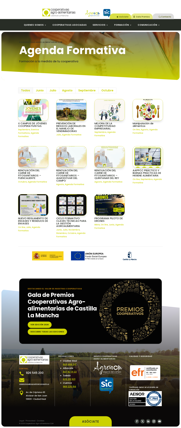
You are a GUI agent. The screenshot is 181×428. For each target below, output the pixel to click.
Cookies (40, 420)
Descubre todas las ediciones (47, 332)
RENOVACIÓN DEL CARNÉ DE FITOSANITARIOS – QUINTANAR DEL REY (106, 174)
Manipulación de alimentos (143, 125)
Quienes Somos (34, 25)
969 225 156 (69, 386)
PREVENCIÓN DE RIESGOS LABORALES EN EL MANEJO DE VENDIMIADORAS (70, 127)
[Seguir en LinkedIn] (148, 421)
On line (136, 129)
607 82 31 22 (70, 372)
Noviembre (74, 229)
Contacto (166, 16)
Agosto (67, 90)
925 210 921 (69, 379)
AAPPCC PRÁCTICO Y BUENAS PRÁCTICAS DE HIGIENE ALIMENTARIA (147, 173)
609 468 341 (69, 364)
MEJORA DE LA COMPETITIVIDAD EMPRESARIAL (105, 126)
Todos (25, 90)
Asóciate (123, 16)
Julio (52, 90)
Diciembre (61, 233)
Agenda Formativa (71, 134)
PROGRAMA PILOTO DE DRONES (108, 220)
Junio (40, 90)
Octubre (107, 90)
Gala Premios (143, 16)
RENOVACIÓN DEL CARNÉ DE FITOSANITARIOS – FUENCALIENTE (29, 174)
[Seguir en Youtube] (159, 421)
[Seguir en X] (142, 421)
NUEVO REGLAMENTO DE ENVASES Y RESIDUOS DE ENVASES (33, 221)
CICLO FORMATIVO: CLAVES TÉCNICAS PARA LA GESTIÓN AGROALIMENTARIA (71, 222)
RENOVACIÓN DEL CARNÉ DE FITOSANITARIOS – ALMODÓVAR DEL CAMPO (67, 175)
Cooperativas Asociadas (69, 25)
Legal (21, 420)
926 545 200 (35, 373)
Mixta (97, 224)
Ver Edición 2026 (40, 324)
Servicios (99, 25)
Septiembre (87, 90)
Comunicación (147, 25)
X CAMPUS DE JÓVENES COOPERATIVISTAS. (32, 125)
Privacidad (30, 420)
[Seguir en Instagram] (154, 421)
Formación (121, 25)
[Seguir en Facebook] (137, 421)
